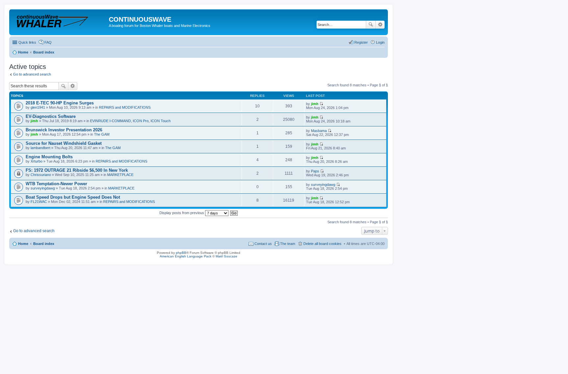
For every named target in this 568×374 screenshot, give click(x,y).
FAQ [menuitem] (48, 42)
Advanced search (380, 25)
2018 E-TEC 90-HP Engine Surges (60, 102)
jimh (315, 104)
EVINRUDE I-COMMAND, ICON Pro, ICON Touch (130, 121)
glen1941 (38, 107)
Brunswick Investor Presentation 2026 (64, 129)
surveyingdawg (43, 188)
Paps (315, 171)
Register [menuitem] (361, 42)
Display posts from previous (182, 213)
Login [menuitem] (380, 42)
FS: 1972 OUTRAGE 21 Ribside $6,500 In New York (77, 170)
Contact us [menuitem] (263, 244)
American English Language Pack (185, 256)
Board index (43, 244)
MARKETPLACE (120, 175)
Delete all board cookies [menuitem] (322, 244)
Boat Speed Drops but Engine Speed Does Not (73, 197)
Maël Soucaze (226, 256)
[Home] (60, 21)
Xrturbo (36, 161)
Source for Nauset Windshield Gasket (64, 143)
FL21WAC (39, 202)
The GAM (101, 134)
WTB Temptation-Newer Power (56, 183)
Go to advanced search (32, 74)
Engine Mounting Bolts (49, 156)
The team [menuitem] (287, 244)
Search (371, 25)
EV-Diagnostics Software (51, 116)
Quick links (27, 42)
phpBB (181, 252)
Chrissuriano (41, 175)
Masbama (319, 131)
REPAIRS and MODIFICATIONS (125, 107)
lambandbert (40, 148)
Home (23, 244)
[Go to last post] (321, 104)
